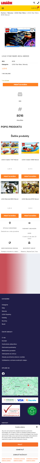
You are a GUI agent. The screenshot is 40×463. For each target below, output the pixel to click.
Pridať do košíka (20, 85)
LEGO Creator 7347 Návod (9, 159)
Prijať (20, 444)
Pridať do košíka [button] (10, 176)
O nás (4, 337)
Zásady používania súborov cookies (7, 459)
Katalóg (4, 317)
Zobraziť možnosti (20, 455)
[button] (37, 427)
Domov (3, 13)
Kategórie (5, 305)
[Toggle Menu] (3, 8)
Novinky (4, 321)
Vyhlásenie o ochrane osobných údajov (19, 459)
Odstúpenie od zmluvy (9, 353)
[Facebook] (3, 373)
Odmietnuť (20, 449)
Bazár (3, 324)
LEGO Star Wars (20, 13)
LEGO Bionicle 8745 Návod (30, 199)
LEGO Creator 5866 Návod (30, 159)
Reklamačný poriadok (8, 350)
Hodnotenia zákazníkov (9, 344)
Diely (3, 308)
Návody (10, 13)
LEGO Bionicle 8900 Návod (9, 199)
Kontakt (4, 341)
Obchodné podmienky (9, 347)
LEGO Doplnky (6, 314)
